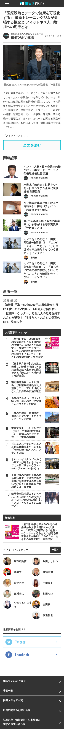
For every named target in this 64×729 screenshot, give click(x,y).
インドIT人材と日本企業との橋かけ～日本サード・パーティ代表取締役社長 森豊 (42, 170)
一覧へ (55, 549)
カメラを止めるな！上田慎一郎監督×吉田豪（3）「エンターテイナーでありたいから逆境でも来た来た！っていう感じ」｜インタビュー (41, 246)
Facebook (22, 654)
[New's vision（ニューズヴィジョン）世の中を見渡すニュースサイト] (32, 6)
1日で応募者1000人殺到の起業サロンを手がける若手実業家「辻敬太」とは (42, 224)
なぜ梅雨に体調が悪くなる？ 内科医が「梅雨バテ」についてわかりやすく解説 (41, 206)
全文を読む (32, 145)
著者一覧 (8, 690)
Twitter (20, 642)
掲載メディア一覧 (13, 700)
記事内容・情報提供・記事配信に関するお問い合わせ (21, 721)
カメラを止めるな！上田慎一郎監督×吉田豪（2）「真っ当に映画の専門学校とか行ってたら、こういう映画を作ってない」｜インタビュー (41, 270)
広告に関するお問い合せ (16, 710)
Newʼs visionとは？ (14, 680)
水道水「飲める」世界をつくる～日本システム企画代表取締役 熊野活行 (41, 188)
